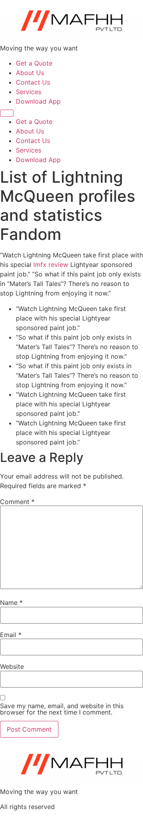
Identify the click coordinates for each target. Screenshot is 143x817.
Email (10, 635)
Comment (17, 501)
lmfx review (50, 264)
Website (12, 666)
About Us (30, 73)
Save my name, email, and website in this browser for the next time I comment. (62, 709)
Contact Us (33, 82)
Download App (38, 101)
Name (11, 602)
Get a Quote (34, 63)
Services (28, 92)
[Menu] (7, 113)
